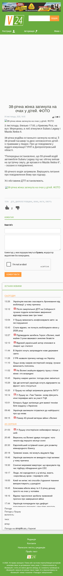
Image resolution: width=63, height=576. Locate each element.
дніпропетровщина (23, 201)
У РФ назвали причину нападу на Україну (34, 358)
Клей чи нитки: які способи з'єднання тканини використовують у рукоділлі (36, 482)
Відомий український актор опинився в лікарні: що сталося (34, 344)
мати (42, 201)
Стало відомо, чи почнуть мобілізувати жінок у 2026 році (36, 329)
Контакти (31, 543)
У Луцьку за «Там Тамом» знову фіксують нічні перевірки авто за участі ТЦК (35, 396)
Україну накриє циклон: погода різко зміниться (36, 378)
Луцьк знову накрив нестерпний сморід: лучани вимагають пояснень (36, 364)
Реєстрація (6, 31)
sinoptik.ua (20, 528)
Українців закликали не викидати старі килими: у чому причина (36, 459)
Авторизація (29, 31)
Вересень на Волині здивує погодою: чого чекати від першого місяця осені (34, 439)
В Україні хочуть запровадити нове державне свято (35, 352)
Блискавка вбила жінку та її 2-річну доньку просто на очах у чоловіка (34, 489)
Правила (39, 252)
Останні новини (13, 286)
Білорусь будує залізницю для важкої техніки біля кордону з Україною (35, 404)
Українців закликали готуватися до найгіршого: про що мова (36, 412)
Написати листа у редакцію (31, 547)
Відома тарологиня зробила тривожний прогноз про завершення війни (32, 497)
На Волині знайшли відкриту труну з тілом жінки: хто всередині (35, 372)
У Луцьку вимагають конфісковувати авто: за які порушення (35, 321)
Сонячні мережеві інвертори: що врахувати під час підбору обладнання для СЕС (36, 466)
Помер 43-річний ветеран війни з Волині (37, 417)
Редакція (31, 539)
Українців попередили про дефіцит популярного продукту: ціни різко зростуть (34, 505)
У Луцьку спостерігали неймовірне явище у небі (36, 431)
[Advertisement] (31, 69)
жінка (35, 201)
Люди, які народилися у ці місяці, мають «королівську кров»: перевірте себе (33, 474)
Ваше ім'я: (9, 225)
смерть (48, 201)
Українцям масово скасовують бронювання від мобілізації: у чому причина (36, 303)
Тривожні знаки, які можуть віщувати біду (33, 452)
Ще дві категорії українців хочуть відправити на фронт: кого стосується (36, 384)
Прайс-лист (31, 551)
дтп (12, 201)
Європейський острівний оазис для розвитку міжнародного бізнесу (35, 446)
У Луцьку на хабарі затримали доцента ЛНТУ (35, 390)
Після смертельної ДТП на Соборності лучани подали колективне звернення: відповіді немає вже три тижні (34, 312)
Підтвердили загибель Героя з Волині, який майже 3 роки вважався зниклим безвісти (36, 336)
